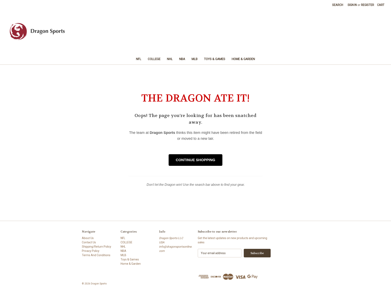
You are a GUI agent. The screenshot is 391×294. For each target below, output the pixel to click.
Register (367, 5)
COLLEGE (154, 59)
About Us (88, 238)
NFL (138, 59)
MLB (195, 59)
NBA (182, 59)
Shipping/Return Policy (96, 246)
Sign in (352, 5)
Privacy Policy (90, 250)
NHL (170, 59)
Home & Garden (243, 59)
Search (337, 5)
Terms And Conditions (96, 255)
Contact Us (89, 242)
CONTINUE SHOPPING (195, 160)
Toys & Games (214, 59)
